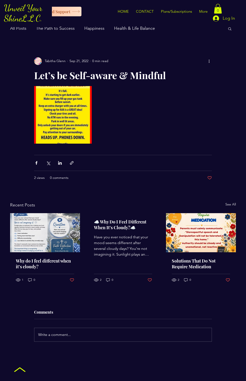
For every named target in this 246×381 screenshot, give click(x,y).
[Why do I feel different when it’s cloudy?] (45, 232)
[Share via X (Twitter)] (48, 163)
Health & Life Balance (134, 28)
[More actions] (209, 61)
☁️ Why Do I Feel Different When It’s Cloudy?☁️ (120, 224)
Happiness (94, 28)
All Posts (18, 28)
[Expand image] (63, 115)
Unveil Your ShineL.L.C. (23, 13)
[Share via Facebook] (36, 163)
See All (230, 204)
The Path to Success (55, 28)
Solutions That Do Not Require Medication (193, 264)
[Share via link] (71, 163)
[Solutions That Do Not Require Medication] (201, 232)
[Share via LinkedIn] (60, 163)
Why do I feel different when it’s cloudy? (43, 264)
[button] (218, 9)
